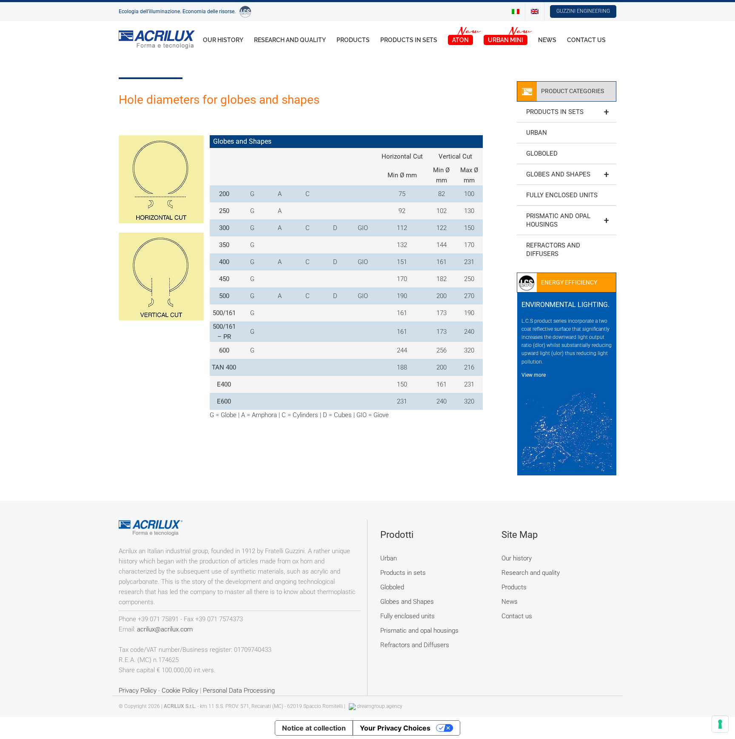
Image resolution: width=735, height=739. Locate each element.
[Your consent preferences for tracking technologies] (720, 724)
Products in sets (567, 112)
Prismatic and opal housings (567, 220)
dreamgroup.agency (379, 706)
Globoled (542, 153)
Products (514, 587)
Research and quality (530, 573)
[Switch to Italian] (515, 11)
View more (533, 375)
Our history (516, 558)
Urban (536, 132)
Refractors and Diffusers (553, 250)
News (509, 601)
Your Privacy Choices (395, 728)
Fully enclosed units (562, 195)
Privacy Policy (138, 690)
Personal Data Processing (239, 690)
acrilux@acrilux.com (165, 629)
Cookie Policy (180, 690)
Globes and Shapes (567, 174)
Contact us (516, 616)
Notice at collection (314, 728)
